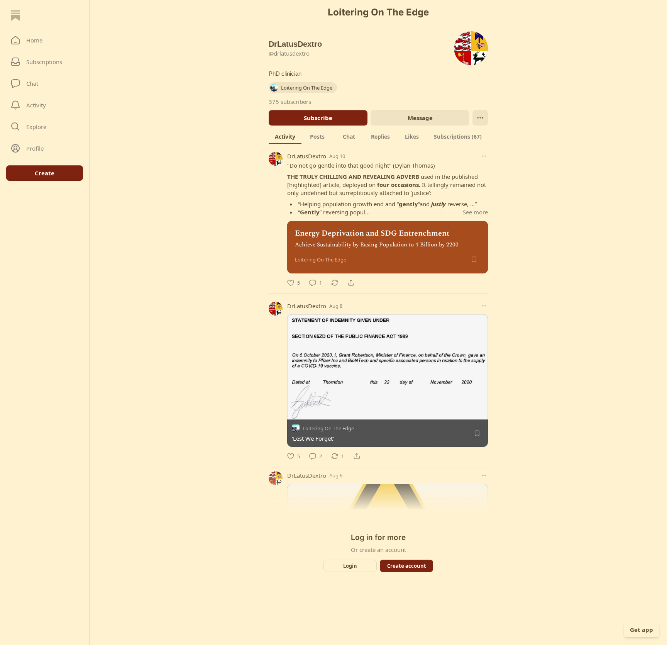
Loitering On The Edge (328, 428)
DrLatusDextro (306, 156)
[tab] (285, 136)
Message (420, 118)
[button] (44, 40)
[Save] (474, 259)
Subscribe (318, 118)
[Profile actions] (480, 118)
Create (44, 173)
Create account (406, 565)
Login (350, 565)
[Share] (350, 283)
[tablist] (378, 136)
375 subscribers (290, 101)
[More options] (484, 156)
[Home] (15, 15)
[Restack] (334, 283)
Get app (641, 629)
